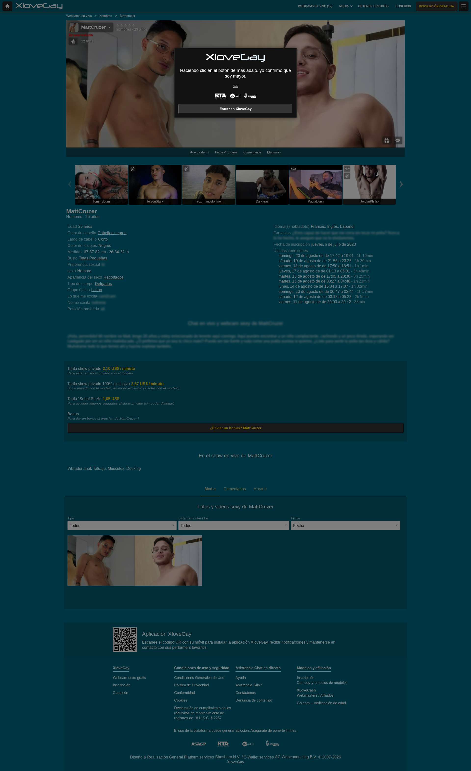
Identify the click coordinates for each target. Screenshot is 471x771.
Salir (235, 86)
